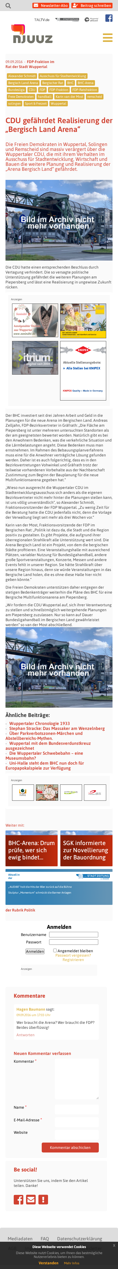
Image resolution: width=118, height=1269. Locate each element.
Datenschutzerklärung (79, 1238)
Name (20, 1107)
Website (21, 1132)
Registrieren (73, 959)
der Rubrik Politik (20, 910)
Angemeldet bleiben (75, 951)
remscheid (94, 97)
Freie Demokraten (21, 97)
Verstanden (48, 1263)
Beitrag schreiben (96, 5)
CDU (32, 90)
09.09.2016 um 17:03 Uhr (33, 1015)
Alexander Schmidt (22, 76)
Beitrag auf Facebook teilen (18, 1200)
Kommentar (25, 1061)
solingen (14, 103)
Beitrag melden (43, 1200)
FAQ (45, 1238)
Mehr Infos (71, 1263)
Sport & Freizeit (36, 103)
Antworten (25, 1035)
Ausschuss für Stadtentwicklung (63, 76)
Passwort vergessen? (73, 955)
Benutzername (33, 934)
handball (45, 97)
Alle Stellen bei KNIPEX (81, 368)
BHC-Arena (86, 83)
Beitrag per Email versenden (31, 1200)
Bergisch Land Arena (23, 83)
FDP (42, 90)
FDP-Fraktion (58, 90)
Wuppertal (58, 103)
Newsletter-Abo (54, 5)
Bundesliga (16, 90)
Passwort (33, 942)
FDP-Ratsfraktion (84, 90)
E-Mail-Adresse (28, 1119)
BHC (70, 83)
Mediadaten (20, 1238)
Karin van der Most (69, 97)
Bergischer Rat (52, 83)
